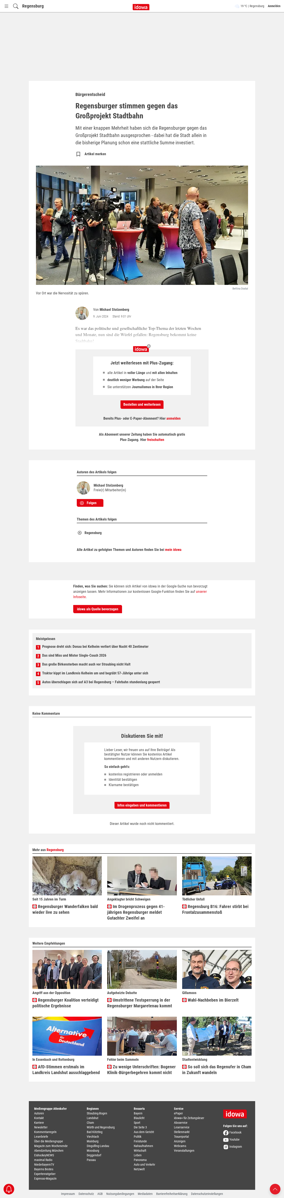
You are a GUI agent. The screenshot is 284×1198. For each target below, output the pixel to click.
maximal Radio (43, 1160)
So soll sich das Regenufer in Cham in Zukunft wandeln (216, 1069)
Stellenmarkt (181, 1132)
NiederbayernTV (44, 1164)
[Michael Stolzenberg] (83, 313)
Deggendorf (94, 1155)
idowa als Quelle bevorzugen (97, 609)
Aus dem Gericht (144, 1132)
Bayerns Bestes (43, 1169)
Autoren (39, 1113)
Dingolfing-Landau (98, 1146)
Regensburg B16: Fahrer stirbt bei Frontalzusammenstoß (215, 909)
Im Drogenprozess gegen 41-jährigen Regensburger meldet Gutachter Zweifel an (136, 912)
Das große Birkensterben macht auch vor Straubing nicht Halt (86, 664)
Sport (137, 1122)
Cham (90, 1122)
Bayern (138, 1113)
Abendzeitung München (48, 1150)
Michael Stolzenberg (114, 309)
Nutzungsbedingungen (120, 1194)
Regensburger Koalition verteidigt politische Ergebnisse (65, 1002)
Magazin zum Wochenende (51, 1146)
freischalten (155, 440)
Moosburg (93, 1150)
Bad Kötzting (95, 1132)
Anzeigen (179, 1141)
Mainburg (93, 1141)
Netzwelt (139, 1169)
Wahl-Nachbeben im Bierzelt (213, 1000)
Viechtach (93, 1136)
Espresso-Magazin (45, 1178)
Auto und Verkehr (144, 1164)
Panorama (140, 1160)
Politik (137, 1136)
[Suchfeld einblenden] (16, 6)
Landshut (92, 1118)
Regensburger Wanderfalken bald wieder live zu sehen (65, 909)
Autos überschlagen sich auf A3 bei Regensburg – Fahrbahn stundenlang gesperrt (101, 682)
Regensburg (33, 6)
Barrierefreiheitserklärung (171, 1194)
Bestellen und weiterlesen (142, 404)
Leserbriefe (41, 1136)
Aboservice (180, 1122)
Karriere (39, 1122)
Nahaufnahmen (143, 1146)
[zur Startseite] (236, 1112)
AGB (100, 1194)
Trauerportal (181, 1136)
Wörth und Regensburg (101, 1127)
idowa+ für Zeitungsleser (189, 1118)
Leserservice (181, 1127)
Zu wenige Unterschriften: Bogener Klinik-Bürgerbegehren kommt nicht (141, 1069)
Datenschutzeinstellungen (207, 1194)
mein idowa (173, 550)
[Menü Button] (6, 6)
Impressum (68, 1194)
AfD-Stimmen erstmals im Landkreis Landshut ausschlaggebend (66, 1069)
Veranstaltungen (184, 1150)
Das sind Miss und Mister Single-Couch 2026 (74, 655)
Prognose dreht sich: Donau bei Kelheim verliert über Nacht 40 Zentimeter (95, 646)
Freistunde (140, 1141)
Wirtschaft (140, 1150)
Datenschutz (86, 1194)
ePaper (178, 1113)
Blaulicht (139, 1118)
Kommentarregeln (45, 1132)
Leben (138, 1155)
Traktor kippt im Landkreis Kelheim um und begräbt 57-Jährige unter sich (95, 673)
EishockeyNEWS (44, 1155)
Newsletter (40, 1127)
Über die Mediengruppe (48, 1141)
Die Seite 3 (140, 1127)
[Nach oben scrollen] (275, 1189)
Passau (91, 1160)
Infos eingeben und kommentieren (142, 805)
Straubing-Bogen (97, 1113)
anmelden (173, 418)
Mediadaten (145, 1194)
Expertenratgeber (44, 1174)
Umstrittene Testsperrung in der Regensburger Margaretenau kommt (139, 1002)
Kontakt (39, 1118)
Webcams (180, 1146)
